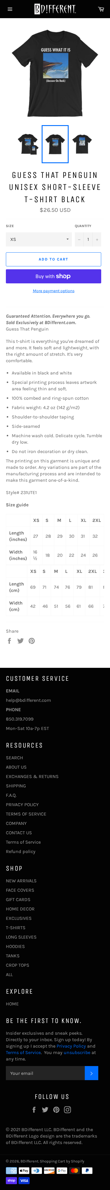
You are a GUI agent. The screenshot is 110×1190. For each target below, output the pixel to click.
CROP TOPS (17, 965)
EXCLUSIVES (19, 918)
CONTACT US (19, 832)
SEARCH (14, 757)
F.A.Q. (11, 795)
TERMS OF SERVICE (26, 814)
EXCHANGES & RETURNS (32, 776)
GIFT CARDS (18, 899)
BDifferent (29, 1161)
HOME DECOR (20, 909)
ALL (9, 974)
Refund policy (20, 851)
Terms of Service (23, 842)
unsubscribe (77, 1052)
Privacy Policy (70, 1046)
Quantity (83, 226)
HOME (12, 1004)
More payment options (54, 290)
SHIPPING (16, 786)
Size (10, 226)
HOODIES (15, 946)
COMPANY (16, 823)
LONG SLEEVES (21, 937)
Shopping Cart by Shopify (62, 1161)
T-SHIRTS (16, 927)
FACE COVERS (20, 890)
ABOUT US (16, 767)
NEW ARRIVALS (21, 880)
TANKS (13, 956)
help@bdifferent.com (28, 700)
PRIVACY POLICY (22, 804)
